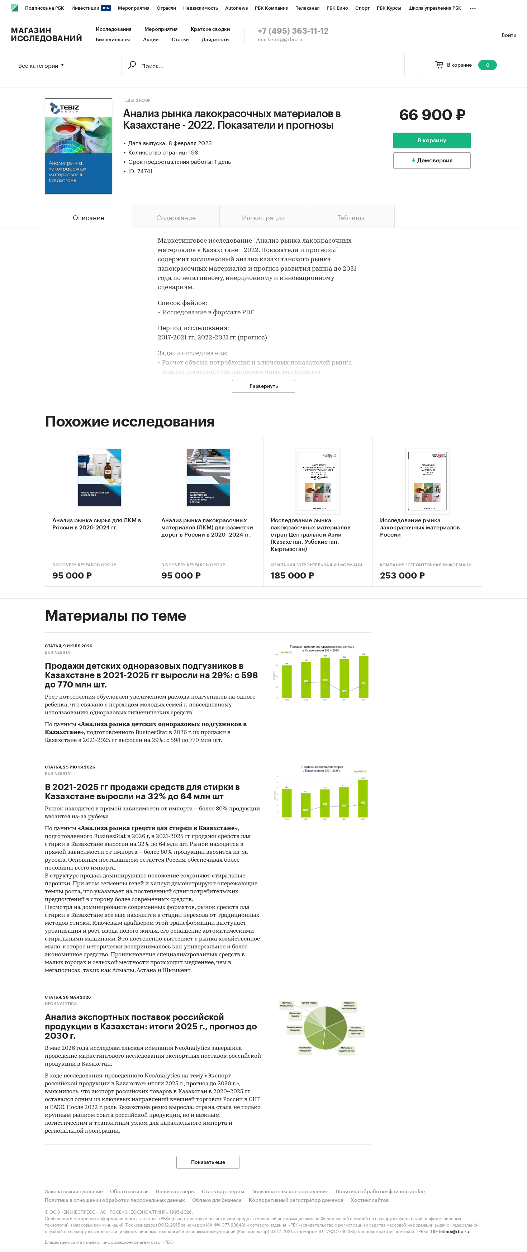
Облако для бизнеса (217, 1200)
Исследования (113, 29)
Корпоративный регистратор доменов (296, 1200)
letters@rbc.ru (454, 1230)
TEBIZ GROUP (137, 101)
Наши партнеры (175, 1191)
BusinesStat (58, 652)
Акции (150, 39)
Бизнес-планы (113, 39)
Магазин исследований (46, 35)
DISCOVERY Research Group (84, 565)
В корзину (432, 140)
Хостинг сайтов (370, 1200)
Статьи (180, 39)
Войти (509, 35)
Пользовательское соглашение (289, 1191)
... (473, 6)
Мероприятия (160, 29)
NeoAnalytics (61, 1004)
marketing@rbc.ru (280, 39)
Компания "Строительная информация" (318, 565)
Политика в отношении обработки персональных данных (115, 1200)
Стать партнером (223, 1191)
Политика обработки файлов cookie (380, 1191)
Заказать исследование (74, 1191)
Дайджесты (215, 39)
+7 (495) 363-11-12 (293, 31)
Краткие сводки (210, 29)
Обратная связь (129, 1191)
